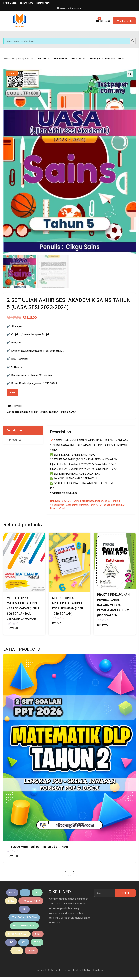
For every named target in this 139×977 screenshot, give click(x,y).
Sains (31, 58)
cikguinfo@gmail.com (71, 7)
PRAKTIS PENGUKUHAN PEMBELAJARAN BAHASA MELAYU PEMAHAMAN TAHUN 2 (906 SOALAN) (113, 605)
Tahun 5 (63, 411)
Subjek (22, 58)
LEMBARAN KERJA (31, 900)
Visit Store (124, 20)
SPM (24, 942)
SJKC (37, 934)
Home (6, 58)
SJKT (11, 942)
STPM (37, 942)
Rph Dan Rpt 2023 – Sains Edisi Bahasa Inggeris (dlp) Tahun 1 (85, 500)
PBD (24, 909)
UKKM (17, 950)
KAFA (11, 900)
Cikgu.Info (80, 969)
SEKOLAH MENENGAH (24, 925)
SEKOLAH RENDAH (17, 934)
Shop (14, 58)
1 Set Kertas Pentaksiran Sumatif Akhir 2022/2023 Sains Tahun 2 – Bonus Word (88, 506)
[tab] (23, 430)
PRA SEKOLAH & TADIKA (24, 917)
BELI (12, 392)
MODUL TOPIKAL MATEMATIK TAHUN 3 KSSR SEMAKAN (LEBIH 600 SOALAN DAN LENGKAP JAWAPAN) (23, 608)
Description (14, 430)
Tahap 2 (53, 411)
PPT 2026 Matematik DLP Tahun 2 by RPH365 (38, 846)
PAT (25, 892)
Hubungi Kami (42, 2)
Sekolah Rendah (38, 411)
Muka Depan (10, 2)
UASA (72, 411)
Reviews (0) (14, 439)
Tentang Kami (25, 2)
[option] (69, 758)
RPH (37, 892)
